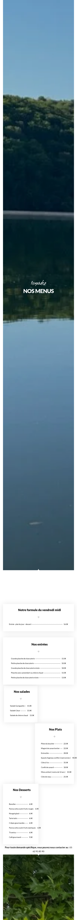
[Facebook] (74, 1)
